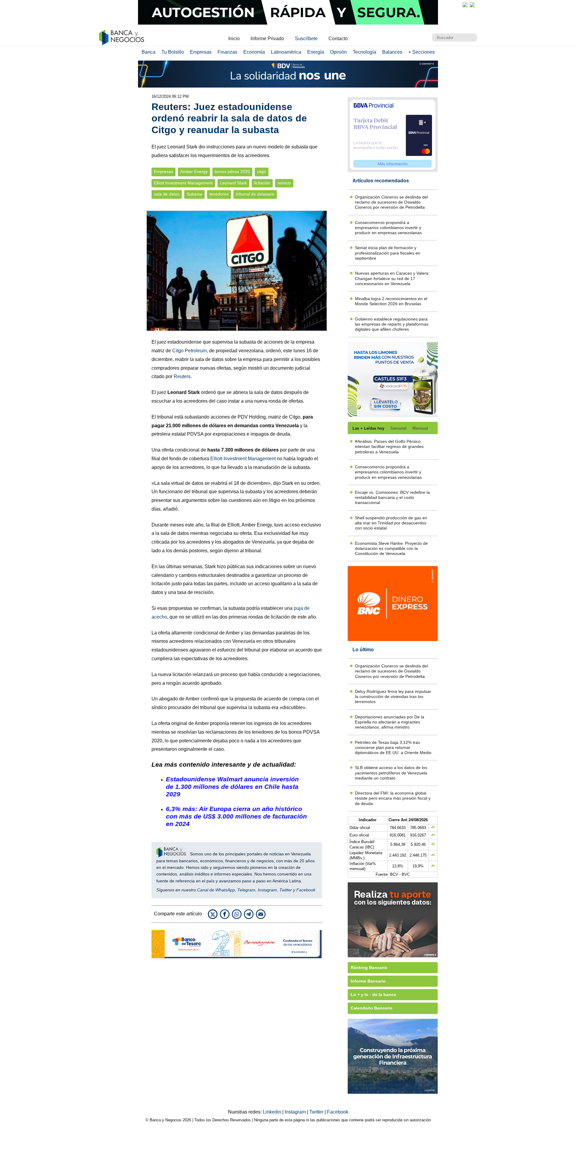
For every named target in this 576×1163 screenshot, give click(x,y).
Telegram (246, 889)
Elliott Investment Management (183, 183)
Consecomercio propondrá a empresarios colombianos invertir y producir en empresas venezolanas (388, 227)
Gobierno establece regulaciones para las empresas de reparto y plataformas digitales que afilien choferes (391, 324)
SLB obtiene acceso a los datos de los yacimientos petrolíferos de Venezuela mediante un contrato (391, 772)
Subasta (194, 194)
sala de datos (166, 194)
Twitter (285, 889)
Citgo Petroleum (189, 350)
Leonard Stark (233, 183)
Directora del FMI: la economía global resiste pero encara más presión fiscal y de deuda (392, 798)
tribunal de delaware (255, 194)
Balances (392, 52)
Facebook (305, 889)
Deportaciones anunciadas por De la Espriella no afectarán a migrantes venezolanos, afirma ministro (389, 722)
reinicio (284, 183)
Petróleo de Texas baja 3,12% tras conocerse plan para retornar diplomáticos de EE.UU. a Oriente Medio (393, 747)
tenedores (219, 194)
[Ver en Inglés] (465, 4)
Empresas (201, 52)
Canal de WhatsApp (216, 889)
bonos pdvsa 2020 (232, 171)
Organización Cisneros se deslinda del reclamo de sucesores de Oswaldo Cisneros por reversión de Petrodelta (391, 202)
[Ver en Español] (472, 4)
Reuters (182, 376)
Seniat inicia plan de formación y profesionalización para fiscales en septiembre (387, 253)
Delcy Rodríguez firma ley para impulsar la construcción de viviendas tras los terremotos (393, 696)
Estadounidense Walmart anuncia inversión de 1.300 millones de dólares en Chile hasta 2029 (232, 787)
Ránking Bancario (369, 967)
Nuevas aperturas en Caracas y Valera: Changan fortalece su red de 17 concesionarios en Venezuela (392, 278)
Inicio (234, 38)
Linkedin (272, 1111)
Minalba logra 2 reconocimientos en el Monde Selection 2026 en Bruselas (391, 301)
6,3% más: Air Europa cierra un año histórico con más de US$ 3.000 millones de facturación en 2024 (236, 816)
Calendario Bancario (371, 1008)
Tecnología (364, 52)
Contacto (338, 38)
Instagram (267, 889)
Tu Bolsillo (172, 52)
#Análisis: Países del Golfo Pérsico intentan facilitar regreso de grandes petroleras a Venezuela (389, 446)
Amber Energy (194, 171)
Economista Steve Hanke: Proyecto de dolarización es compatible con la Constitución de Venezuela (391, 548)
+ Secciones (421, 52)
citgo (261, 171)
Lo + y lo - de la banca (373, 994)
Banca (148, 52)
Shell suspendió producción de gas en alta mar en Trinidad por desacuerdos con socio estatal (391, 523)
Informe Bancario (368, 981)
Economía (254, 52)
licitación (262, 183)
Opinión (338, 52)
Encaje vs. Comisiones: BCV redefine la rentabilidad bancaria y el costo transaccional (392, 497)
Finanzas (227, 52)
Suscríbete (306, 38)
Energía (315, 52)
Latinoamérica (286, 52)
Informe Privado (267, 38)
